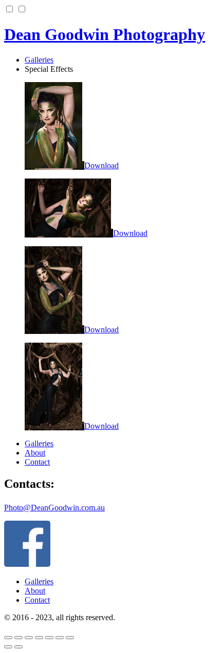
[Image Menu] (8, 637)
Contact (37, 462)
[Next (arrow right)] (18, 646)
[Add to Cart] (70, 637)
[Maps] (39, 637)
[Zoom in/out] (29, 637)
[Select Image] (60, 637)
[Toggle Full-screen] (18, 637)
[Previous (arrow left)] (8, 646)
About (35, 452)
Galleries (39, 443)
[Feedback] (49, 637)
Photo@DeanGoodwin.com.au (54, 507)
